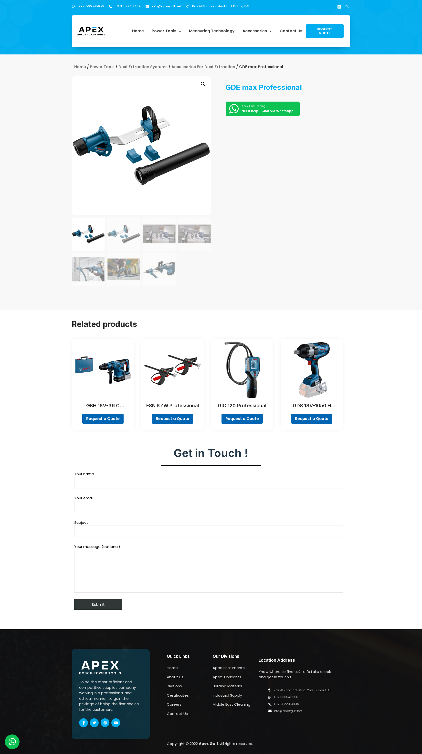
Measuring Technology (212, 31)
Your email (83, 498)
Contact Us (291, 31)
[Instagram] (105, 722)
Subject (81, 522)
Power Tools (164, 31)
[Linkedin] (339, 7)
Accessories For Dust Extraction (203, 67)
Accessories (255, 31)
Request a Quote (103, 418)
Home (138, 31)
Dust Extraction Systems (143, 67)
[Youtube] (115, 722)
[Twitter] (94, 722)
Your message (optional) (97, 546)
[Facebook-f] (83, 722)
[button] (325, 31)
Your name (84, 473)
